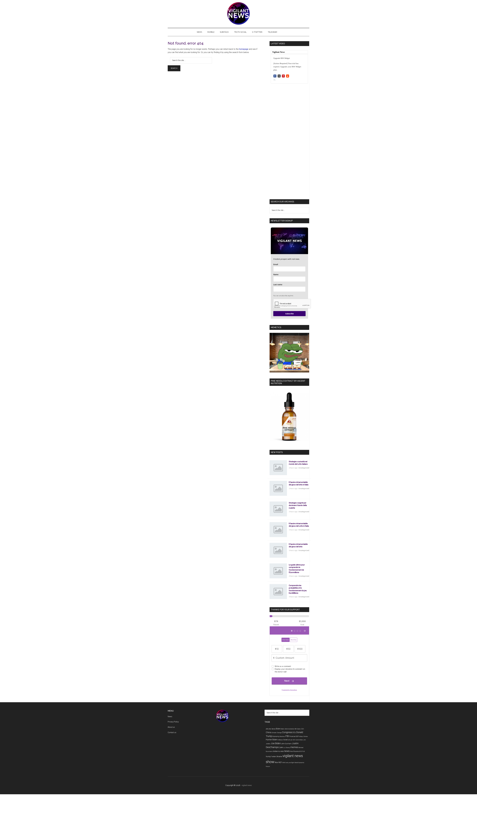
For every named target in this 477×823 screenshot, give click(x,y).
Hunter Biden (271, 739)
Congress (287, 732)
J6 (289, 740)
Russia (296, 751)
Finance (292, 736)
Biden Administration (287, 729)
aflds (267, 729)
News (170, 717)
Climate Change (276, 732)
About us (171, 727)
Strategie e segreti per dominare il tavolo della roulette (298, 505)
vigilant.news (247, 785)
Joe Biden (276, 743)
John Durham (286, 744)
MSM (282, 751)
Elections (282, 736)
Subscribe (289, 313)
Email (275, 264)
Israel (285, 740)
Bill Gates (298, 729)
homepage (243, 49)
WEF (280, 762)
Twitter (273, 756)
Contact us (172, 732)
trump (268, 756)
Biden (278, 729)
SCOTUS (302, 751)
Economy (275, 736)
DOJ (294, 732)
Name (275, 274)
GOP (297, 736)
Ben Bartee (272, 729)
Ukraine (279, 756)
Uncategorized (303, 468)
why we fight (290, 762)
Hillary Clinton (303, 736)
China (268, 732)
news (287, 751)
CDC (302, 729)
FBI (287, 736)
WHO (284, 762)
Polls (291, 751)
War (276, 762)
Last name (277, 284)
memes (294, 747)
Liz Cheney (286, 747)
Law (281, 747)
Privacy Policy (173, 722)
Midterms (276, 751)
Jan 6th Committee (296, 740)
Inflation (280, 740)
